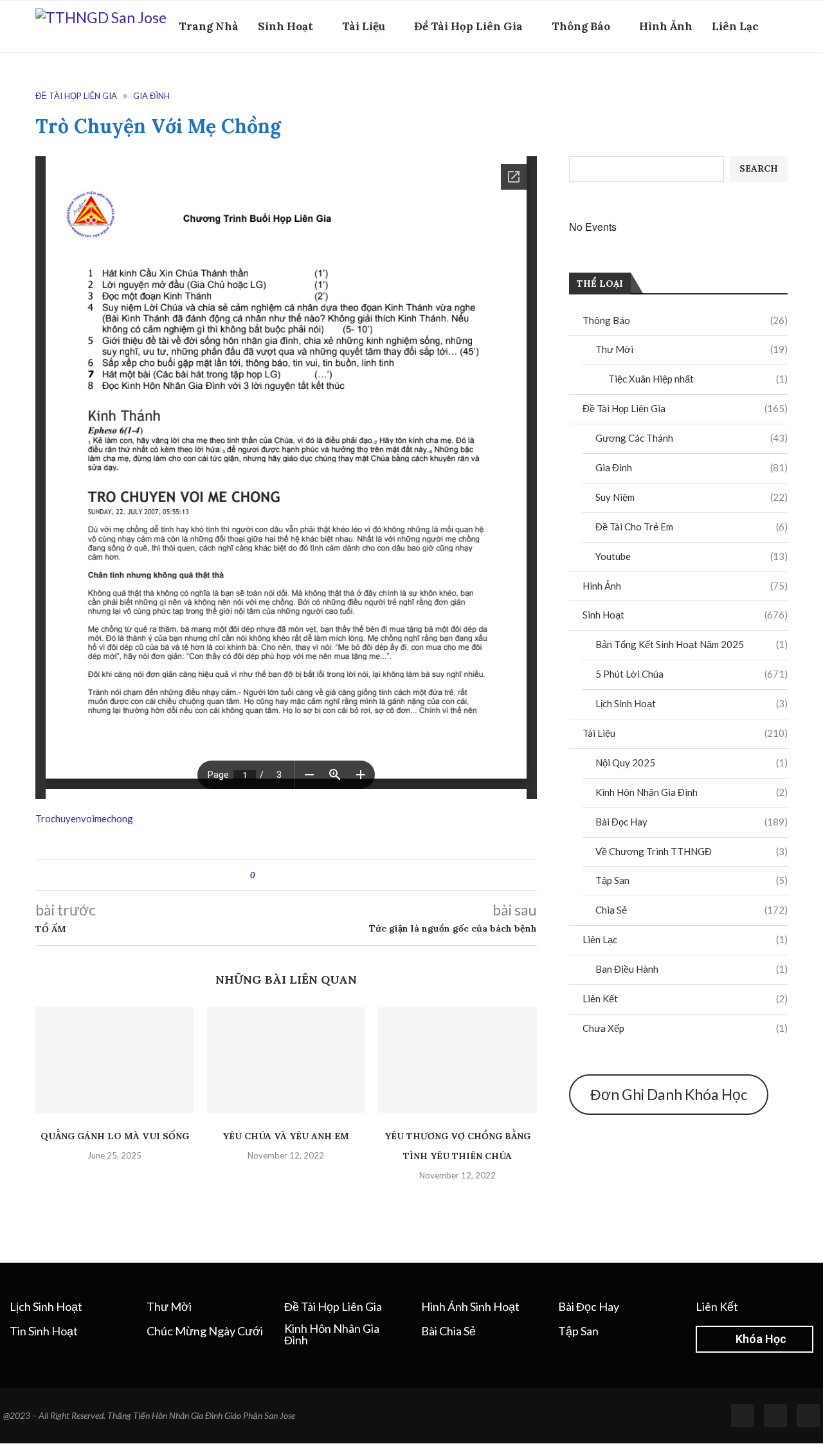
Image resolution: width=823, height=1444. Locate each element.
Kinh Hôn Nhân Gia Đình (691, 792)
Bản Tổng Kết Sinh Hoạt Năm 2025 (691, 644)
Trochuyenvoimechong (84, 818)
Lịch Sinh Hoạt (691, 703)
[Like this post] (262, 875)
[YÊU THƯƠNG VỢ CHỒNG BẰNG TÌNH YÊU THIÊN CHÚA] (457, 1059)
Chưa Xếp (685, 1028)
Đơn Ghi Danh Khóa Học (669, 1094)
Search (758, 168)
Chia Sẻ (691, 910)
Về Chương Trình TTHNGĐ (691, 851)
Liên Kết (685, 998)
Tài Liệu (363, 26)
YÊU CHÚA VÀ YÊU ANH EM (285, 1136)
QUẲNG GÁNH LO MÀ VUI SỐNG (115, 1136)
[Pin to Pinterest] (300, 875)
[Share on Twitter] (288, 875)
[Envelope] (808, 1415)
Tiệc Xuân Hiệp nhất (698, 378)
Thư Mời (691, 349)
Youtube (691, 556)
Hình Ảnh (665, 26)
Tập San (691, 880)
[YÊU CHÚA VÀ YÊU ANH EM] (286, 1059)
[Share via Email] (312, 875)
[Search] (781, 82)
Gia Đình (691, 467)
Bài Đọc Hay (691, 821)
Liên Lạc (735, 26)
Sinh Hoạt (285, 26)
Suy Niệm (691, 497)
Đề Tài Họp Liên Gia (468, 26)
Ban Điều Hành (691, 969)
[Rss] (775, 1415)
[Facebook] (761, 82)
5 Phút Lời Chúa (691, 674)
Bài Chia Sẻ (448, 1331)
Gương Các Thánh (691, 438)
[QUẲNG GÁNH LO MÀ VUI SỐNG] (114, 1059)
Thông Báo (581, 26)
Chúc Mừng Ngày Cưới (205, 1331)
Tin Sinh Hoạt (44, 1331)
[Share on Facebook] (276, 875)
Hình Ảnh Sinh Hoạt (470, 1306)
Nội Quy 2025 (691, 762)
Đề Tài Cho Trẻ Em (691, 526)
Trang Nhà (209, 26)
